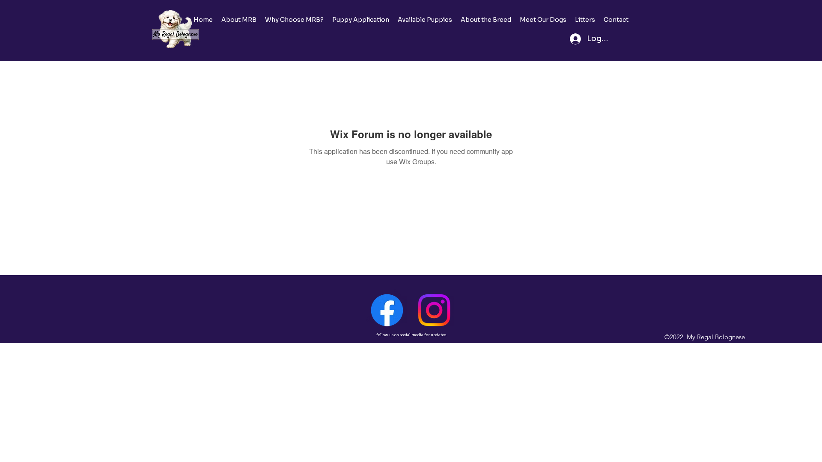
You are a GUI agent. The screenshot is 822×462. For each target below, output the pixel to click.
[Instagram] (434, 310)
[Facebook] (387, 310)
